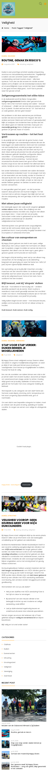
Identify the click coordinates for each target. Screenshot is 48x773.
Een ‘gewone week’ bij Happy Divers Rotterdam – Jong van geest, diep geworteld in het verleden (28, 766)
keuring (18, 530)
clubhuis (7, 644)
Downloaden (26, 485)
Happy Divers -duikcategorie (11, 485)
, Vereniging (20, 341)
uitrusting (23, 64)
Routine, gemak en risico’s (21, 60)
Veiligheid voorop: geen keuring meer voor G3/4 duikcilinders (19, 523)
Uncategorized (9, 662)
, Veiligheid (11, 56)
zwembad (8, 676)
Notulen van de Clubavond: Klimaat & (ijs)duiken (20, 726)
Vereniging (8, 671)
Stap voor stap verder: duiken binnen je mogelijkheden (19, 348)
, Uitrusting (11, 516)
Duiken (4, 56)
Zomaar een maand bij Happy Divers (25, 754)
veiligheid (30, 64)
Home (6, 28)
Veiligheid (7, 667)
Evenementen (9, 653)
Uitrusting (7, 658)
